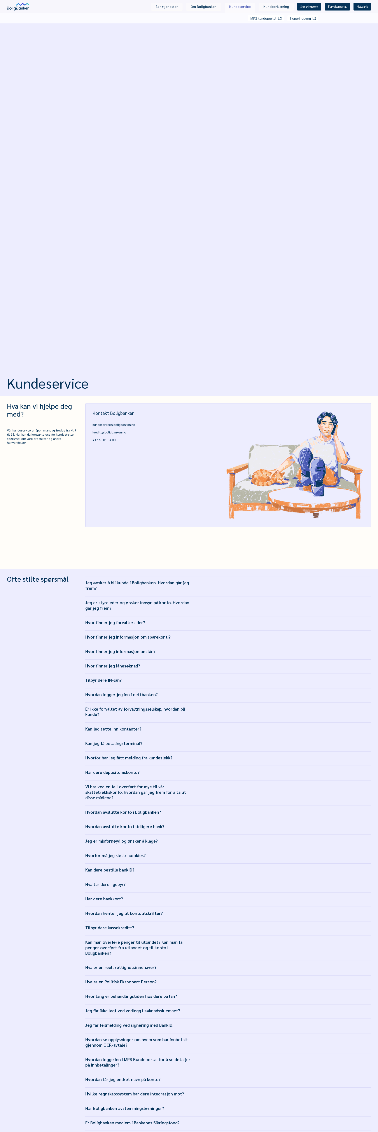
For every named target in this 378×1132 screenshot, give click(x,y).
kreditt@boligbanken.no (109, 432)
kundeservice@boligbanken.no (114, 424)
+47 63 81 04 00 (104, 440)
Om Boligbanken (204, 6)
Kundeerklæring (276, 6)
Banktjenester (167, 6)
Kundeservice (240, 6)
